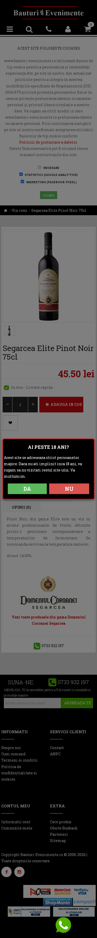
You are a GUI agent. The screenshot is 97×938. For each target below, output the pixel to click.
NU (69, 488)
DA (27, 488)
